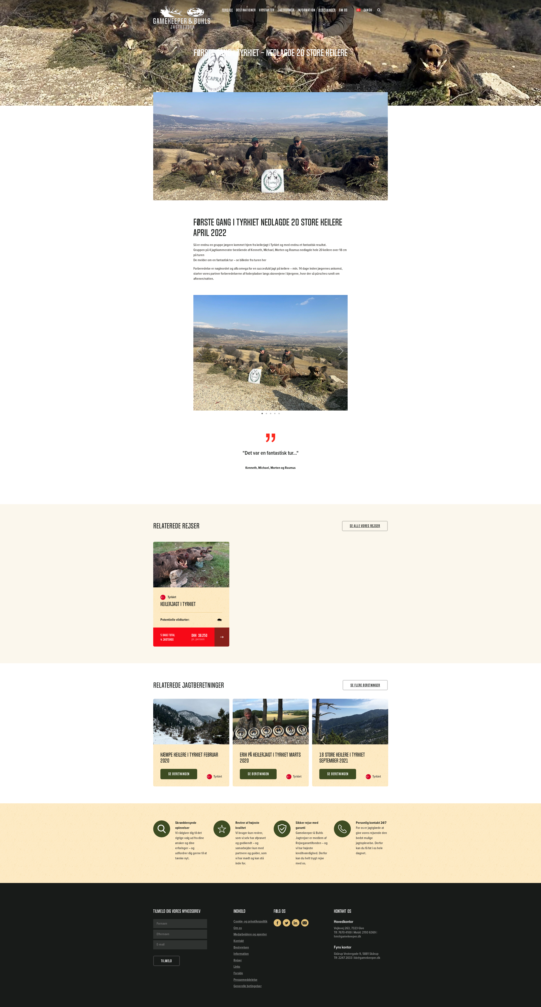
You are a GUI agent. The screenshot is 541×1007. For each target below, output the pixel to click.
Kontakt (239, 941)
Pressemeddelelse (245, 980)
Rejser (238, 960)
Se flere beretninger (365, 685)
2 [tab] (266, 414)
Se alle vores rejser (365, 526)
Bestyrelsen (241, 947)
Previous (202, 352)
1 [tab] (262, 414)
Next (339, 352)
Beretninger (327, 10)
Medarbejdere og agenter (250, 934)
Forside (227, 10)
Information (241, 954)
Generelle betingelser (248, 986)
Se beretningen (179, 774)
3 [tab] (270, 414)
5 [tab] (279, 414)
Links (237, 967)
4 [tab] (275, 414)
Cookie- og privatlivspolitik (250, 921)
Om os (238, 928)
